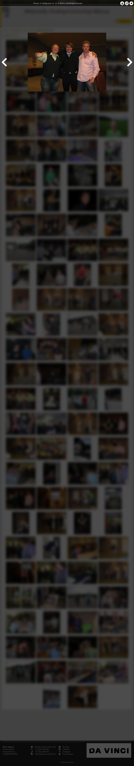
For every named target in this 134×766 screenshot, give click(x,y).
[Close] (131, 3)
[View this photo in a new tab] (127, 3)
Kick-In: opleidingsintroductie (71, 3)
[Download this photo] (122, 3)
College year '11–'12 (49, 3)
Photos (36, 3)
